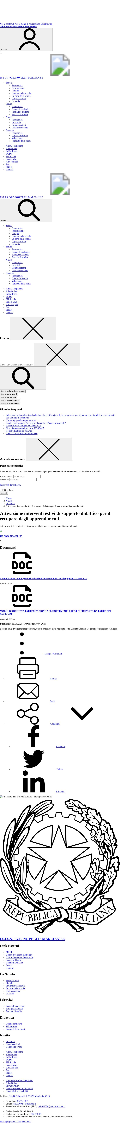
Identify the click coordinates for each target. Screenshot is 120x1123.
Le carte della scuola (21, 96)
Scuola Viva (11, 159)
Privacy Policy (12, 1086)
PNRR (9, 167)
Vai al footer (46, 24)
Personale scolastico (21, 109)
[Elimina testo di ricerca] (57, 354)
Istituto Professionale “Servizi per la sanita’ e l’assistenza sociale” (36, 423)
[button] (55, 724)
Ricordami (8, 490)
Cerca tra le (9, 394)
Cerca (2, 364)
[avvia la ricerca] (23, 378)
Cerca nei (8, 397)
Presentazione (18, 88)
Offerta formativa (20, 135)
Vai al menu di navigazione (27, 24)
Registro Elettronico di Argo (19, 431)
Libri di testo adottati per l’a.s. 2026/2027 (25, 428)
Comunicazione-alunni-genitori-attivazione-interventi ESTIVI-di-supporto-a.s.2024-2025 (43, 578)
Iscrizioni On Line (14, 962)
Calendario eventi (20, 127)
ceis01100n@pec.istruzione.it (51, 1106)
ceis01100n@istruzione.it (24, 1103)
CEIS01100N (35, 1114)
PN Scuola (11, 156)
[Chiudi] (33, 328)
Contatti (9, 169)
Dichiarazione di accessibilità (19, 1088)
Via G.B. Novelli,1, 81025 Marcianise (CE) (29, 1096)
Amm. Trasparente (14, 146)
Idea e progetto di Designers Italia (15, 1121)
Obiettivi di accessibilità (17, 1091)
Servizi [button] (9, 104)
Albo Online (11, 148)
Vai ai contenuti (7, 24)
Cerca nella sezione (12, 391)
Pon (8, 164)
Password (4, 479)
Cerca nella (10, 400)
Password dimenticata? (10, 485)
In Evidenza (11, 151)
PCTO (9, 154)
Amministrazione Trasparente (19, 1080)
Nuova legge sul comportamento (21, 420)
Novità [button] (9, 117)
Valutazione (17, 138)
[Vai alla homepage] (60, 75)
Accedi (4, 493)
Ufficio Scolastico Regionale (19, 954)
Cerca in (10, 403)
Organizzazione (19, 98)
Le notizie (16, 122)
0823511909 (22, 1101)
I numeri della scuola (21, 93)
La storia (16, 101)
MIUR (9, 952)
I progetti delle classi (21, 141)
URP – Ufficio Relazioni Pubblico (21, 433)
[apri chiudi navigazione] (1, 53)
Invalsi (9, 965)
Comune (10, 968)
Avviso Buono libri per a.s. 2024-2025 (23, 425)
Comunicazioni (19, 125)
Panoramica (17, 85)
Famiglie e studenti (20, 112)
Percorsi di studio (20, 114)
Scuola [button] (9, 82)
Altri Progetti (12, 161)
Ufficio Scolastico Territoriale (19, 957)
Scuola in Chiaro (13, 960)
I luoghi (15, 90)
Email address (6, 476)
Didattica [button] (10, 130)
